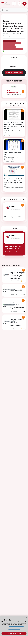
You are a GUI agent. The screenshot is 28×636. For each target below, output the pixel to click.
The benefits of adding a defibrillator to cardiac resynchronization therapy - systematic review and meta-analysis (17, 323)
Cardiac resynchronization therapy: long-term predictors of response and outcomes (17, 305)
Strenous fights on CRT (12, 217)
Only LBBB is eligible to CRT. (12, 153)
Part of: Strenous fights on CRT (12, 42)
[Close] (26, 617)
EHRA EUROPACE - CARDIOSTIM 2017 (13, 247)
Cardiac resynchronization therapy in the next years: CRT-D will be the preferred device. (14, 125)
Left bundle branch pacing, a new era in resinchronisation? (16, 290)
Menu (7, 10)
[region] (14, 626)
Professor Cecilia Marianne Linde (12, 91)
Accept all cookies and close (14, 633)
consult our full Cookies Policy (16, 626)
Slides (6, 135)
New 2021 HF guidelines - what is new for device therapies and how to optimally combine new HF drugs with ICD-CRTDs (17, 276)
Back (6, 17)
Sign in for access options (14, 72)
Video (11, 135)
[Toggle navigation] (24, 4)
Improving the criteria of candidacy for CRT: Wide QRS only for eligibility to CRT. (13, 181)
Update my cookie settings (14, 629)
